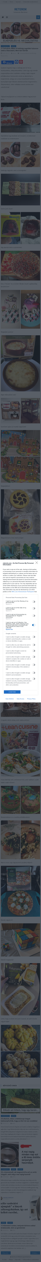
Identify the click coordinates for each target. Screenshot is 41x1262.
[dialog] (20, 631)
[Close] (37, 563)
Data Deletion (10, 699)
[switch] (33, 602)
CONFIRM (12, 692)
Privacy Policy (31, 699)
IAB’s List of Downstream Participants (23, 591)
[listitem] (20, 597)
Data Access (20, 699)
